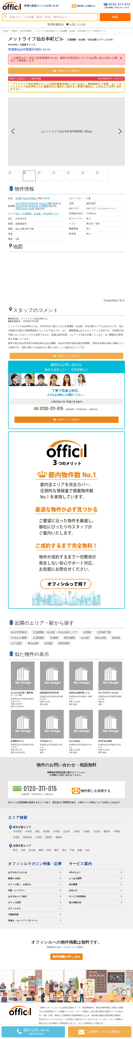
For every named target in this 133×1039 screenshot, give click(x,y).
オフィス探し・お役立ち (19, 884)
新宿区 (46, 831)
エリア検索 (17, 817)
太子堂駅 (16, 643)
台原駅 (87, 632)
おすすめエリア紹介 (17, 896)
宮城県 (18, 198)
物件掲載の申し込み (66, 956)
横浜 (56, 850)
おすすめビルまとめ (17, 872)
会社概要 (73, 884)
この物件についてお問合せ (67, 71)
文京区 (96, 831)
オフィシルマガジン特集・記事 (35, 863)
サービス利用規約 (77, 896)
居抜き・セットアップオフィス (23, 920)
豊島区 (106, 831)
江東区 (38, 837)
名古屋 (32, 850)
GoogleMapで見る (114, 300)
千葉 (72, 850)
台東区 (86, 831)
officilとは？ (75, 872)
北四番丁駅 (104, 632)
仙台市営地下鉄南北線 (26, 203)
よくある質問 (75, 878)
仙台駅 (31, 208)
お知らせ (73, 890)
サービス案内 (80, 863)
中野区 (117, 831)
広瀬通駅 (43, 206)
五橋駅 (54, 637)
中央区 (28, 831)
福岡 (41, 850)
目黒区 (16, 837)
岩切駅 (48, 643)
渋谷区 (56, 831)
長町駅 (116, 637)
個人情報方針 (75, 902)
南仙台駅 (100, 637)
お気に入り (77, 24)
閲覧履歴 (57, 24)
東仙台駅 (33, 643)
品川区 (66, 831)
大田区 (76, 831)
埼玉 (64, 850)
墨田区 (48, 837)
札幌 (80, 850)
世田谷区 (27, 837)
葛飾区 (58, 837)
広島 (48, 850)
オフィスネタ (14, 908)
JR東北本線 (21, 208)
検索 (115, 17)
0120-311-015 (52, 408)
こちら (99, 86)
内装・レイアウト (16, 890)
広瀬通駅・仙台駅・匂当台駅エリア (41, 213)
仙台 (17, 213)
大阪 (23, 850)
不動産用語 (13, 914)
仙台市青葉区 (29, 198)
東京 (15, 850)
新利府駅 (64, 643)
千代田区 (17, 831)
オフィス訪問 (14, 902)
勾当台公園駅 (45, 203)
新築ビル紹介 (14, 878)
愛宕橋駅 (69, 637)
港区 (37, 831)
